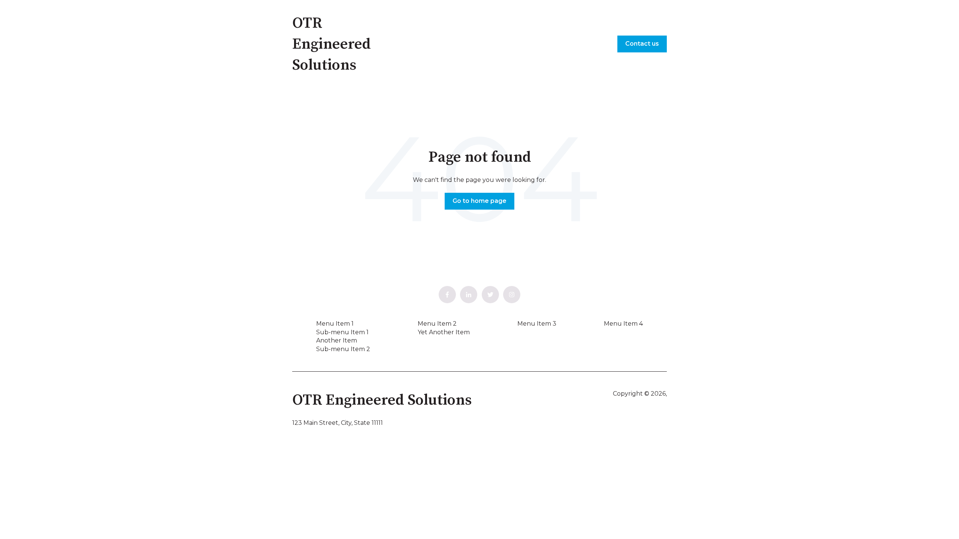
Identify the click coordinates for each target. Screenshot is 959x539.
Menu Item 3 (536, 323)
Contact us (642, 43)
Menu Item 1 (335, 323)
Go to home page (479, 200)
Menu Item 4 (623, 323)
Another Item (336, 340)
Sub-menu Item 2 (343, 349)
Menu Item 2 (437, 323)
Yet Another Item (444, 332)
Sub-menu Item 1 (342, 332)
